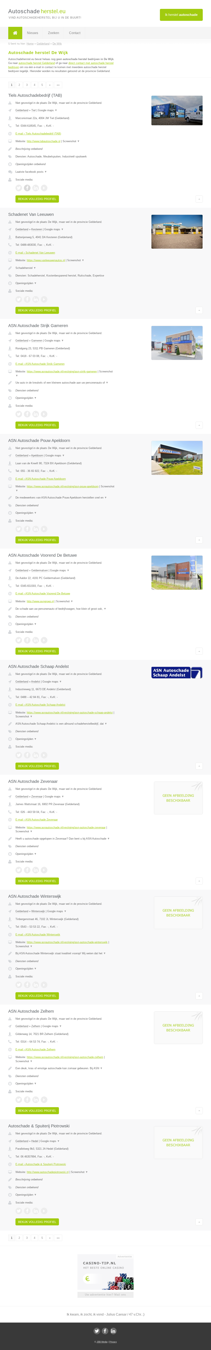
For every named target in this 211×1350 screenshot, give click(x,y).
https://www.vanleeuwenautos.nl (46, 260)
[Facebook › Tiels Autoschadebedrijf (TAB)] (27, 188)
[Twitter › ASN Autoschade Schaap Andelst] (18, 755)
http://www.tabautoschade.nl (43, 141)
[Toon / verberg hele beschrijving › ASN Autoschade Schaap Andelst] (65, 724)
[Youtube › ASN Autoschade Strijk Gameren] (44, 414)
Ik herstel (181, 15)
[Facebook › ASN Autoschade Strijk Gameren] (27, 414)
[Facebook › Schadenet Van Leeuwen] (27, 299)
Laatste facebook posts (31, 171)
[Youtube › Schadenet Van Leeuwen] (44, 299)
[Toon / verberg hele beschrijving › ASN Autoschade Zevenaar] (65, 839)
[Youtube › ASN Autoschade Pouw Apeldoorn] (44, 529)
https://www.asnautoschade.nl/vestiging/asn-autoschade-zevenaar (66, 827)
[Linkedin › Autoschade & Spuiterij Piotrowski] (35, 1211)
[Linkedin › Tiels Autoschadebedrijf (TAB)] (35, 188)
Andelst (35, 681)
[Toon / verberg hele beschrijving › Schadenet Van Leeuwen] (65, 268)
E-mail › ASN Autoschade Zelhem (35, 1049)
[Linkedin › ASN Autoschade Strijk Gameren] (35, 414)
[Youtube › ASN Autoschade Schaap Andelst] (44, 755)
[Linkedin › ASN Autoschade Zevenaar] (35, 870)
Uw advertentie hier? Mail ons (105, 1294)
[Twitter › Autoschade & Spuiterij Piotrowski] (18, 1211)
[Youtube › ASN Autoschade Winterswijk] (44, 984)
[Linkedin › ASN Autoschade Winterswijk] (35, 984)
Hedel (34, 1141)
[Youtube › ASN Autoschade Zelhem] (44, 1099)
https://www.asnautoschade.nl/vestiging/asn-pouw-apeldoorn (62, 486)
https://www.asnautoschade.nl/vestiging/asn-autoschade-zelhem (65, 1057)
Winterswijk (38, 911)
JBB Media (102, 1342)
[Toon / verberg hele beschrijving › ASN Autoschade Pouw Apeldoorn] (65, 498)
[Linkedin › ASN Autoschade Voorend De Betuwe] (35, 640)
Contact (74, 33)
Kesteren (36, 229)
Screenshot (71, 141)
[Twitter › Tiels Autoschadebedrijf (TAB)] (18, 188)
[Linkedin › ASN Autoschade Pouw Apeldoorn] (35, 529)
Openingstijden (26, 283)
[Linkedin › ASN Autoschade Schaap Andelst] (35, 755)
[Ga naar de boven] (199, 198)
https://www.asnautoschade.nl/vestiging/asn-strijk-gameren (62, 371)
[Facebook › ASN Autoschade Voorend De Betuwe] (27, 640)
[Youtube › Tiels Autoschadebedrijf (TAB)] (44, 188)
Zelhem (35, 1026)
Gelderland (21, 110)
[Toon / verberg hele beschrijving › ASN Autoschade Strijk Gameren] (65, 383)
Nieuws (32, 33)
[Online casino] (108, 1256)
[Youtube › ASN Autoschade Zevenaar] (44, 870)
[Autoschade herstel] (15, 33)
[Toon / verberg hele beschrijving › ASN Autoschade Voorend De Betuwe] (65, 609)
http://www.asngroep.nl (40, 601)
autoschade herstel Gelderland (37, 63)
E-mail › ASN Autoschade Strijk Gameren (39, 363)
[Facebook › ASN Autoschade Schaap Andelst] (27, 755)
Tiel (33, 110)
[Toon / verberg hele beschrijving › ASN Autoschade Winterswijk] (65, 953)
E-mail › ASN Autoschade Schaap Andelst (40, 704)
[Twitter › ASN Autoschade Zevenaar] (18, 870)
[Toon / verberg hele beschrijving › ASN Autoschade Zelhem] (65, 1068)
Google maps (47, 110)
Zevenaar (36, 796)
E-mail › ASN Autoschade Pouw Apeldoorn (40, 478)
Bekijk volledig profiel (37, 199)
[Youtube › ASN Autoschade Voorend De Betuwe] (44, 640)
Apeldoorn (37, 455)
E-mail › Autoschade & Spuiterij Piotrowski (40, 1164)
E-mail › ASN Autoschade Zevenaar (36, 819)
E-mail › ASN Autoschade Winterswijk (37, 934)
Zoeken (53, 33)
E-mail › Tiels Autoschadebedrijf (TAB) (38, 133)
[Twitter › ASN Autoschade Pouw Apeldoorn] (18, 529)
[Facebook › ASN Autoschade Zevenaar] (27, 870)
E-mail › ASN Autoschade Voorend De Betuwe (42, 593)
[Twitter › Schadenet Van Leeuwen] (18, 299)
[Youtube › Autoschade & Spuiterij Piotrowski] (44, 1211)
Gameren (36, 340)
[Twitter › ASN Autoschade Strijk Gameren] (18, 414)
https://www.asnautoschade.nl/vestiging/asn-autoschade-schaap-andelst (70, 712)
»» (58, 84)
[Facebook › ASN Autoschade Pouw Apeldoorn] (27, 529)
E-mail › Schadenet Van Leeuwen (35, 252)
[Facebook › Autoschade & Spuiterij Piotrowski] (27, 1211)
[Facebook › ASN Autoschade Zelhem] (27, 1099)
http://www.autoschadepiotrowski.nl (48, 1172)
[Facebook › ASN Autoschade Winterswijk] (27, 984)
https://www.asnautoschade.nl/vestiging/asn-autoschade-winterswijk (67, 942)
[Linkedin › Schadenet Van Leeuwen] (35, 299)
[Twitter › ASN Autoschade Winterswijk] (18, 984)
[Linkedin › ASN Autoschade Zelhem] (35, 1099)
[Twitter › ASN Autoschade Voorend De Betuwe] (18, 640)
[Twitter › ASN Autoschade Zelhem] (18, 1099)
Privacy (113, 1342)
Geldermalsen (39, 570)
